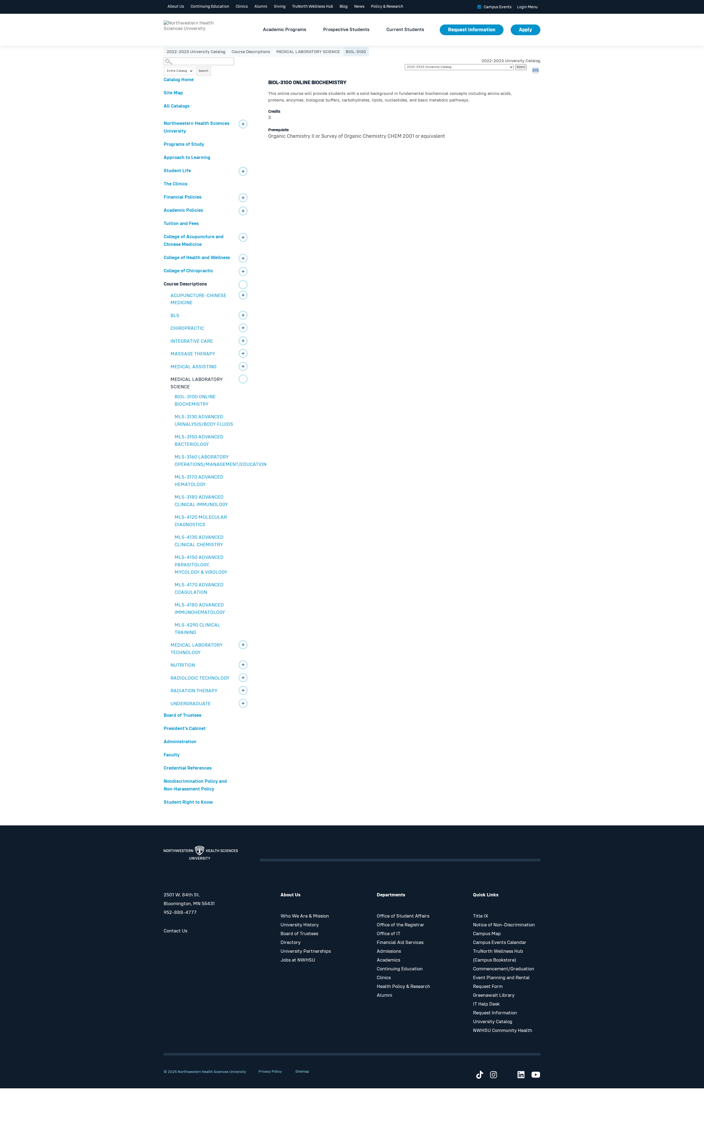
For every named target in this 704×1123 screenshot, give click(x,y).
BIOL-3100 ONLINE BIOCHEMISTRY (195, 400)
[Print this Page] (536, 71)
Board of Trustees (182, 715)
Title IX (480, 916)
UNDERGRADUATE (190, 703)
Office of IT (388, 933)
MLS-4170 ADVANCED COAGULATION (199, 589)
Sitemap (302, 1071)
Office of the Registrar (400, 924)
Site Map (173, 92)
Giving (279, 6)
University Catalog (492, 1021)
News (359, 6)
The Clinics (175, 184)
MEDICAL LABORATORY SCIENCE (308, 52)
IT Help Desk (486, 1004)
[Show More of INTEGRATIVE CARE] (243, 340)
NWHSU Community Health (502, 1030)
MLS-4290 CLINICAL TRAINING (197, 629)
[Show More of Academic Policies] (243, 211)
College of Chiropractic (188, 270)
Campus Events (498, 7)
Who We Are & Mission (304, 916)
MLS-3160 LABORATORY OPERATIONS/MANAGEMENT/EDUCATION (213, 461)
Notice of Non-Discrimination (504, 924)
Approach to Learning (187, 157)
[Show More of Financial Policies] (243, 197)
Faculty (172, 755)
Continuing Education (210, 6)
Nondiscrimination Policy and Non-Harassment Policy (195, 785)
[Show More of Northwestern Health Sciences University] (243, 124)
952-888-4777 (180, 912)
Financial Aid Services (400, 942)
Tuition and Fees (181, 223)
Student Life (177, 170)
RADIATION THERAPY (194, 690)
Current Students (405, 29)
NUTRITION (182, 665)
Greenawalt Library (494, 995)
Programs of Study (184, 144)
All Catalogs (176, 106)
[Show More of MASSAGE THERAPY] (243, 353)
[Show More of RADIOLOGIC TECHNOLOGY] (243, 677)
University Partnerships (305, 951)
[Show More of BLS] (243, 315)
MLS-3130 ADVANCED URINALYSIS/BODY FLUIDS (204, 420)
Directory (290, 942)
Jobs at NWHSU (297, 960)
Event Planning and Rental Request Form (501, 982)
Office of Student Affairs (403, 916)
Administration (180, 741)
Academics (388, 960)
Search (203, 71)
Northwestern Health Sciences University (196, 127)
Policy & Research (387, 6)
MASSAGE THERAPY (192, 354)
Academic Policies (183, 210)
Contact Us (175, 931)
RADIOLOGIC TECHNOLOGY (200, 678)
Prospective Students (346, 29)
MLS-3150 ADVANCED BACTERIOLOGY (199, 441)
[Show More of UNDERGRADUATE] (243, 703)
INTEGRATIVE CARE (191, 341)
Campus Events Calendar (499, 942)
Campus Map (487, 933)
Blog (344, 6)
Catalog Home (179, 79)
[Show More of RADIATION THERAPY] (243, 690)
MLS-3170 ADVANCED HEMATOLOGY (199, 481)
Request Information (471, 29)
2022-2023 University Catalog (196, 52)
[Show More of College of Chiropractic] (243, 271)
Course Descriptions (251, 52)
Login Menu (527, 7)
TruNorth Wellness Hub (312, 6)
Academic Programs (284, 29)
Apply (525, 29)
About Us (175, 6)
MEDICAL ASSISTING (193, 366)
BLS (174, 315)
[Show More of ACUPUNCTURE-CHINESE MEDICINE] (243, 295)
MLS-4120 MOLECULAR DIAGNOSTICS (201, 521)
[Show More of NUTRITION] (243, 664)
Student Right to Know (188, 802)
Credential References (187, 768)
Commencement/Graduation (503, 969)
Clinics (242, 6)
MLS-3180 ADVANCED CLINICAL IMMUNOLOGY (201, 501)
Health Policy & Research (403, 986)
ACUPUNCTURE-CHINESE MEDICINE (198, 299)
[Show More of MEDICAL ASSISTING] (243, 366)
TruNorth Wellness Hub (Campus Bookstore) (498, 956)
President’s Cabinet (185, 728)
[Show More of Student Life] (243, 171)
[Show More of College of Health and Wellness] (243, 258)
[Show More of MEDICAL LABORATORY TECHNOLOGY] (243, 644)
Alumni (260, 6)
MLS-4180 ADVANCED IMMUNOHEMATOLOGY (200, 609)
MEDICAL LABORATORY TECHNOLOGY (196, 649)
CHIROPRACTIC (187, 328)
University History (299, 924)
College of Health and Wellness (197, 257)
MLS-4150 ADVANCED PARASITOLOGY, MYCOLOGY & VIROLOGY (201, 565)
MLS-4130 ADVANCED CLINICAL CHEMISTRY (199, 541)
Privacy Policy (270, 1071)
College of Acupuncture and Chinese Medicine (194, 240)
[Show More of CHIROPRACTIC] (243, 327)
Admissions (389, 951)
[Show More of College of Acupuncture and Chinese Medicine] (243, 237)
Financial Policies (182, 197)
